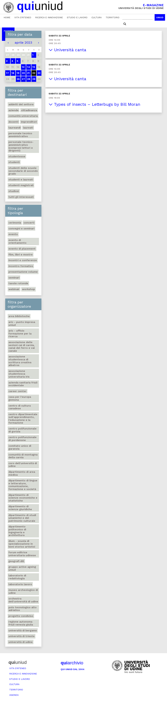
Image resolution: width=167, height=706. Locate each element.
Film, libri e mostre (20, 254)
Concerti (28, 222)
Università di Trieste (21, 636)
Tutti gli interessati (21, 196)
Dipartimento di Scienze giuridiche (20, 508)
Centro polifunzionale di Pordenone (22, 439)
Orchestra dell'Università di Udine (23, 600)
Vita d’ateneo (22, 17)
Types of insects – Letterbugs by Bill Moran (96, 104)
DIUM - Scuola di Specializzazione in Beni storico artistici (21, 543)
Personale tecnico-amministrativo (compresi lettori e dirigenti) (20, 146)
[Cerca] (124, 24)
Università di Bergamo (22, 630)
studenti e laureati (20, 179)
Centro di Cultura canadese (19, 407)
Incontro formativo (20, 266)
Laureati (28, 127)
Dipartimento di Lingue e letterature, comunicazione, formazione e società (22, 485)
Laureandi (14, 127)
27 (23, 79)
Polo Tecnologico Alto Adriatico (22, 609)
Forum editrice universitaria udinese (22, 554)
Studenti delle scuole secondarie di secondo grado (23, 170)
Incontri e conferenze (22, 260)
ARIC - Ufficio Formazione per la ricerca (19, 333)
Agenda (14, 695)
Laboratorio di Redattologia (17, 577)
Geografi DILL (16, 561)
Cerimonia (14, 222)
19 (18, 73)
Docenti (13, 121)
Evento (13, 234)
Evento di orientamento (17, 241)
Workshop (28, 289)
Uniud (159, 17)
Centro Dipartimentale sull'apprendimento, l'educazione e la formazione (22, 418)
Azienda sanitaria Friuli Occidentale (22, 384)
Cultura (96, 17)
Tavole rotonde (18, 283)
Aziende (13, 110)
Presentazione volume (23, 271)
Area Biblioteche (19, 316)
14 (28, 66)
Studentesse (16, 156)
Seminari (13, 277)
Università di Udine (20, 642)
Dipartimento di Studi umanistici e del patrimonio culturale (22, 518)
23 (39, 73)
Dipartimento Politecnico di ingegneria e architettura (17, 531)
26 (18, 79)
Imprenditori (29, 121)
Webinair (14, 289)
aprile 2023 (23, 42)
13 (23, 66)
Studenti (14, 162)
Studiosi (13, 191)
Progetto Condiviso (20, 616)
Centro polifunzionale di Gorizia (22, 430)
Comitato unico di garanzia (19, 447)
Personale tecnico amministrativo (20, 135)
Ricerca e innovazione (49, 17)
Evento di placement (22, 248)
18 (12, 73)
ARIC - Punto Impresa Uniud (21, 323)
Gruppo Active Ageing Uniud (22, 568)
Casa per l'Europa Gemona (19, 398)
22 (33, 73)
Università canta (69, 50)
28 (28, 79)
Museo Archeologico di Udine (23, 591)
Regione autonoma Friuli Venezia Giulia (20, 623)
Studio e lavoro (77, 17)
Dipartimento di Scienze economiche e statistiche (22, 497)
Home (7, 17)
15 (33, 66)
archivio (72, 662)
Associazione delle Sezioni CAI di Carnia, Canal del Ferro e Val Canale (21, 346)
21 (28, 73)
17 (7, 73)
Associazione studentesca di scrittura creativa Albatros (19, 361)
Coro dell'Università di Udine (22, 465)
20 (23, 73)
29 (33, 79)
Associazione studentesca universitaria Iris (19, 373)
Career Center (17, 391)
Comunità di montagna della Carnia (23, 456)
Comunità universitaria (23, 115)
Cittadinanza (29, 110)
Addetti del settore (21, 104)
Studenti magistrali (20, 185)
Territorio (112, 17)
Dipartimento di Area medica (21, 473)
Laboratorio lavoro (20, 584)
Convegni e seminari (21, 228)
